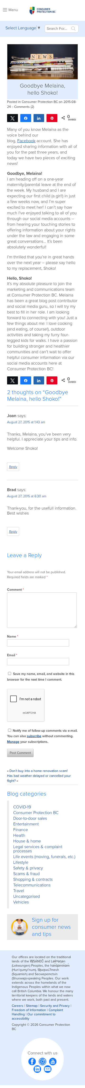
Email (12, 655)
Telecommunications (32, 885)
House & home (27, 841)
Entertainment (26, 824)
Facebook (26, 140)
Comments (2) (24, 107)
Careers (17, 1006)
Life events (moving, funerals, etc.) (44, 856)
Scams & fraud (26, 873)
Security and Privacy (55, 1006)
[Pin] (52, 117)
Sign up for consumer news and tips (51, 927)
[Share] (26, 117)
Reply (13, 467)
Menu (13, 10)
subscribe (34, 736)
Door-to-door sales (30, 818)
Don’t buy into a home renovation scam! (38, 771)
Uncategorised (26, 896)
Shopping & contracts (33, 879)
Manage (13, 742)
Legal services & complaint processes (37, 849)
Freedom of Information (29, 1010)
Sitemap (32, 1006)
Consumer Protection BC (40, 102)
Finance (20, 829)
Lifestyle (20, 862)
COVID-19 (22, 807)
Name (12, 636)
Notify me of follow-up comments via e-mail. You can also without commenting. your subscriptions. (42, 736)
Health (19, 835)
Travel (18, 890)
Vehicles (21, 902)
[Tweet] (12, 117)
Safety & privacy (28, 868)
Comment (15, 590)
